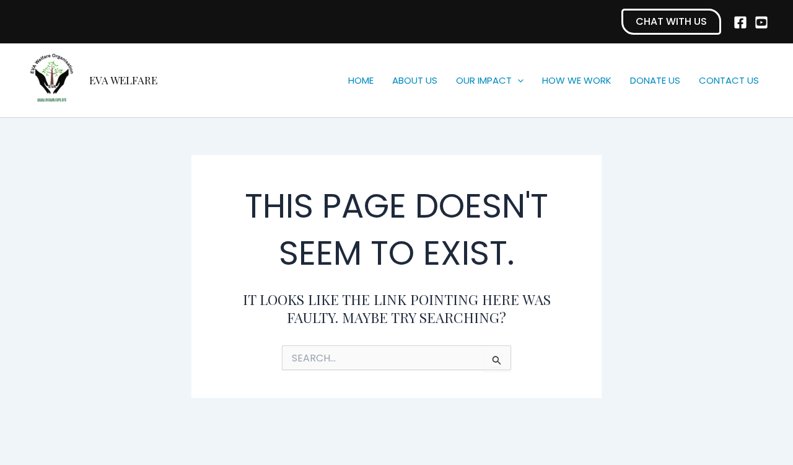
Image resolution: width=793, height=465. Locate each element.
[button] (671, 22)
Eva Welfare (123, 80)
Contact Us (729, 80)
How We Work (576, 80)
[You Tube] (761, 22)
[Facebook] (740, 22)
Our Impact (484, 80)
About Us (414, 80)
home (361, 80)
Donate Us (655, 80)
